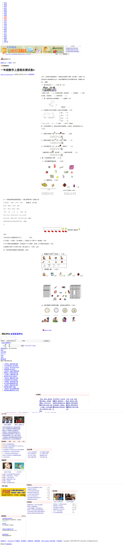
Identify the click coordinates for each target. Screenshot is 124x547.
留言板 (3, 348)
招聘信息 (30, 541)
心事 (17, 374)
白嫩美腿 (12, 374)
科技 (5, 13)
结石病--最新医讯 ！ (59, 401)
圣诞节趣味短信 (14, 371)
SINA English (45, 541)
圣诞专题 (12, 364)
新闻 (5, 4)
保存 (2, 350)
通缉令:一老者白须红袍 (11, 372)
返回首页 (3, 359)
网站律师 (37, 541)
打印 (2, 355)
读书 (5, 27)
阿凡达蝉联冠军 (14, 388)
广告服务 (17, 541)
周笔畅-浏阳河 (8, 387)
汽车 (5, 20)
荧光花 (10, 376)
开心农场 (6, 383)
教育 (5, 29)
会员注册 (52, 541)
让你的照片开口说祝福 (11, 379)
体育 (5, 6)
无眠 (14, 387)
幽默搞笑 (12, 378)
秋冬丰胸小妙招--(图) (46, 405)
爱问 (5, 36)
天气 (5, 33)
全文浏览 (3, 352)
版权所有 (9, 544)
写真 (17, 378)
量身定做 (12, 385)
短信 (5, 34)
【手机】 (6, 364)
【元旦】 (6, 367)
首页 (5, 3)
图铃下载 (3, 360)
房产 (5, 22)
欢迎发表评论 (17, 334)
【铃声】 (6, 385)
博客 (5, 15)
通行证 (6, 41)
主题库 (15, 376)
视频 (5, 17)
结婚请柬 (6, 369)
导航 (5, 40)
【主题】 (6, 374)
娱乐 (5, 8)
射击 (17, 381)
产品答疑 (59, 541)
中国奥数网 (30, 74)
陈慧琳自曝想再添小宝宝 (11, 390)
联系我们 (23, 541)
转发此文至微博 (47, 330)
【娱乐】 (6, 388)
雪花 (17, 385)
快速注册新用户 (6, 342)
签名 (17, 364)
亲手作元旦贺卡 (14, 367)
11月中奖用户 (8, 365)
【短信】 (6, 371)
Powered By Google (30, 345)
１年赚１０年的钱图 (46, 407)
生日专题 (15, 365)
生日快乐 (12, 369)
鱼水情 (6, 376)
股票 (5, 11)
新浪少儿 (3, 62)
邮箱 (5, 38)
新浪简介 (3, 541)
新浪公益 (9, 360)
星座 (5, 31)
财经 (5, 10)
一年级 (10, 62)
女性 (5, 26)
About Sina (10, 541)
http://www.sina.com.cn (7, 74)
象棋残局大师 (14, 383)
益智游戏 (12, 381)
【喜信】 (6, 378)
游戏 (5, 24)
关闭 (2, 357)
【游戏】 (6, 381)
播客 (5, 18)
